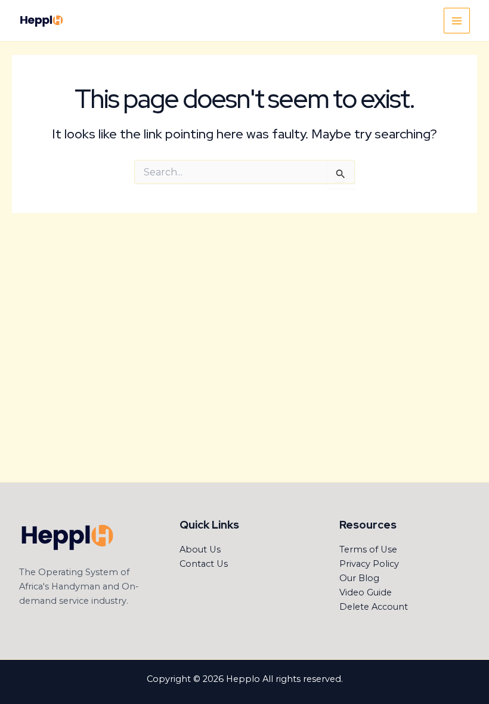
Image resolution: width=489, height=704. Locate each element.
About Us (200, 549)
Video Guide (365, 592)
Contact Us (203, 563)
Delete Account (373, 606)
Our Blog (359, 578)
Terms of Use (368, 549)
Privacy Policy (369, 563)
